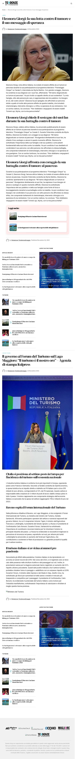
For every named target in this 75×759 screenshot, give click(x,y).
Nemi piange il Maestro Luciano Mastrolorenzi (17, 274)
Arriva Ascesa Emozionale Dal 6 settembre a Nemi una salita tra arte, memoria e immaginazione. (17, 267)
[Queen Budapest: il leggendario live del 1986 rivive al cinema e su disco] (5, 332)
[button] (3, 3)
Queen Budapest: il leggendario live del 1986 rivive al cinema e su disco (23, 333)
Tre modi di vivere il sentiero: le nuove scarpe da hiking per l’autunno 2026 (23, 302)
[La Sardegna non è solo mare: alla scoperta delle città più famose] (5, 343)
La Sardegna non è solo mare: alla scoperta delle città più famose (23, 343)
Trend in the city (46, 277)
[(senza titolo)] (56, 260)
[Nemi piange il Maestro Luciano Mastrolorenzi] (5, 322)
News (4, 15)
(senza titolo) (45, 264)
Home (3, 10)
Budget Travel (7, 353)
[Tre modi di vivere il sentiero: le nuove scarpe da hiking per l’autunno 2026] (5, 302)
